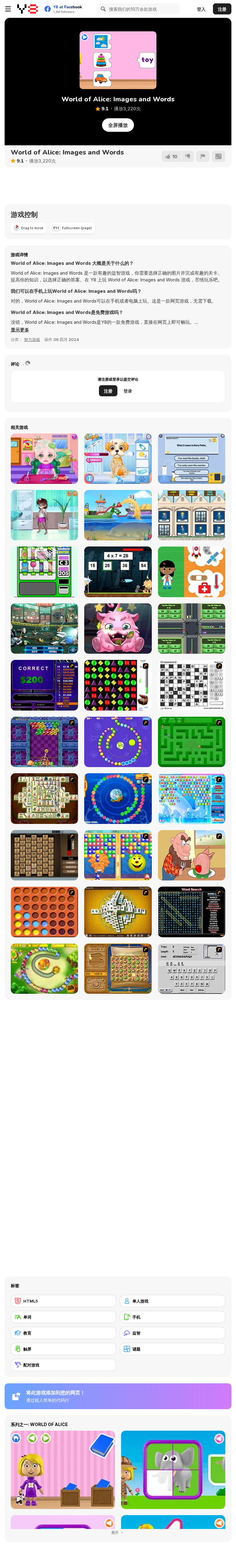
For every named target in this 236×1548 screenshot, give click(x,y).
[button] (20, 330)
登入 (201, 9)
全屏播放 (118, 125)
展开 (115, 1532)
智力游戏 (32, 339)
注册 (222, 9)
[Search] (102, 8)
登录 (128, 391)
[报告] (203, 156)
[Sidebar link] (8, 9)
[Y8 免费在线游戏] (27, 9)
